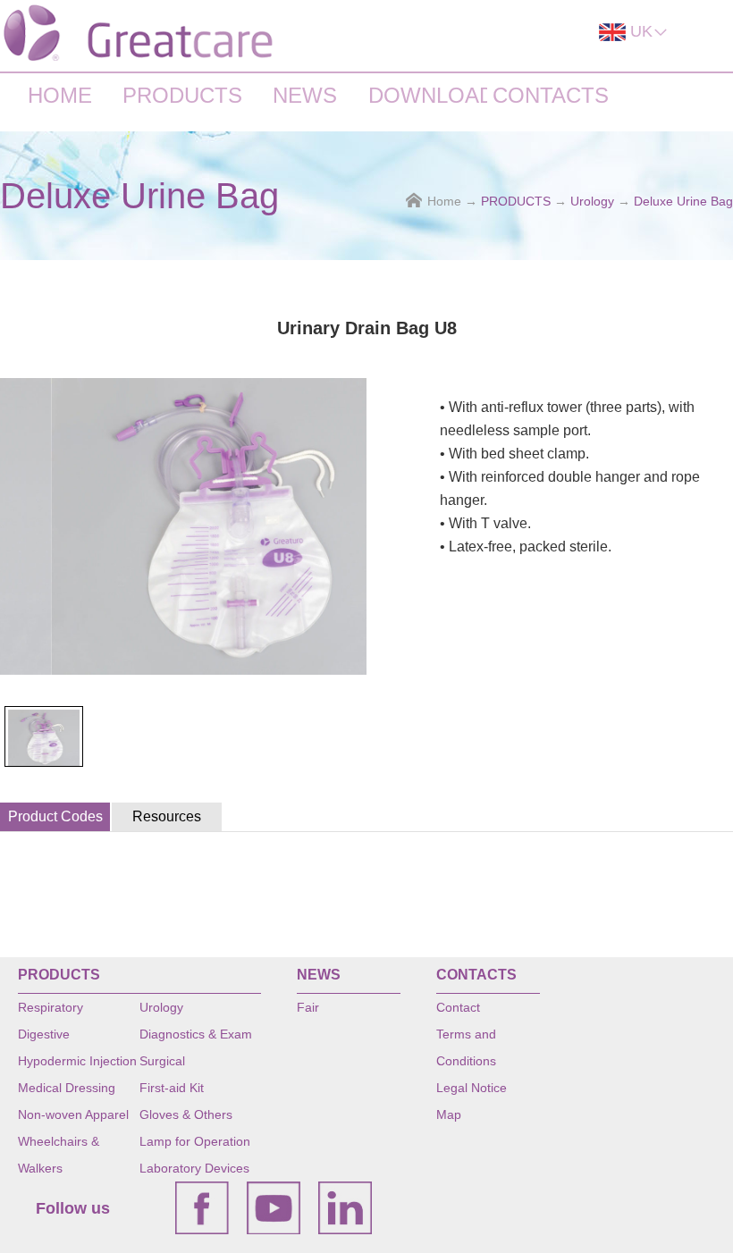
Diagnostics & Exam (195, 1034)
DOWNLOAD (427, 95)
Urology (592, 201)
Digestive (44, 1034)
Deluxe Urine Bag (683, 201)
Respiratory (50, 1007)
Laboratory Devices (194, 1168)
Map (448, 1114)
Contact (458, 1007)
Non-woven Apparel (73, 1114)
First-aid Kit (171, 1088)
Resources (166, 816)
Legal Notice (471, 1088)
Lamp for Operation (194, 1141)
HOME (60, 95)
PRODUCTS (181, 95)
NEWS (305, 95)
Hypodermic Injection (77, 1061)
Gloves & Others (185, 1114)
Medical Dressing (66, 1088)
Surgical (162, 1061)
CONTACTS (551, 95)
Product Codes (55, 816)
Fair (308, 1007)
